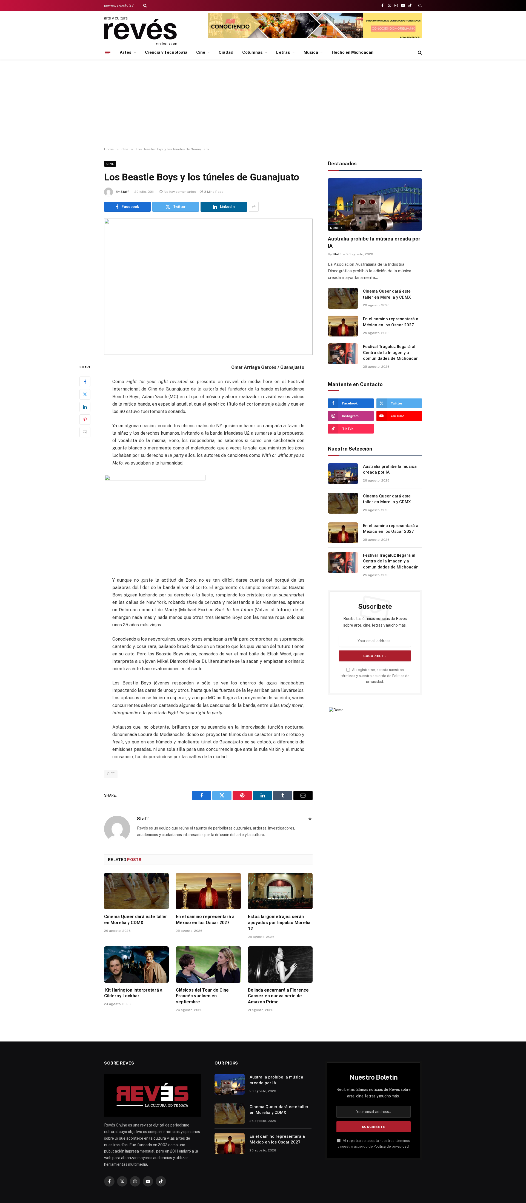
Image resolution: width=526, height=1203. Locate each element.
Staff (125, 192)
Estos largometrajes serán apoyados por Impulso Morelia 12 (279, 922)
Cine (200, 52)
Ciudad (226, 52)
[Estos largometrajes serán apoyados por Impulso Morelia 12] (280, 891)
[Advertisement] (263, 103)
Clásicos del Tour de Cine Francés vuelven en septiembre (202, 996)
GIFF (111, 774)
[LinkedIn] (84, 407)
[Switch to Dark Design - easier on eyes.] (419, 5)
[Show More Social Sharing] (254, 207)
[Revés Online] (140, 31)
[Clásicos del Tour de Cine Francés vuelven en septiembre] (208, 964)
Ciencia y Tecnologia (166, 52)
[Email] (84, 432)
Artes (126, 52)
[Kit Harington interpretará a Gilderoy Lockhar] (136, 964)
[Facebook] (84, 382)
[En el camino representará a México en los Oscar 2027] (208, 891)
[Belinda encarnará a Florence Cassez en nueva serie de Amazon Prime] (280, 964)
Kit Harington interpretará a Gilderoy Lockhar (133, 993)
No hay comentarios (180, 192)
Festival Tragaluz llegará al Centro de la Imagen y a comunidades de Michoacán (391, 352)
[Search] (144, 5)
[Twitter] (84, 394)
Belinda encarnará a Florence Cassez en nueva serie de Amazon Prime (278, 996)
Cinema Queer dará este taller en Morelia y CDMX (135, 919)
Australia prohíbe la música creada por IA (374, 242)
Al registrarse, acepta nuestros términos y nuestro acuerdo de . (375, 676)
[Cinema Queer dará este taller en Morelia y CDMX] (136, 891)
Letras (283, 52)
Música (311, 52)
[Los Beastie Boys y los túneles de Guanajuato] (208, 287)
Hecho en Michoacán (352, 52)
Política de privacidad (391, 1146)
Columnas (252, 52)
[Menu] (107, 52)
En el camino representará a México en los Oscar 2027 (205, 919)
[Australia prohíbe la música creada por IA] (375, 204)
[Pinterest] (84, 419)
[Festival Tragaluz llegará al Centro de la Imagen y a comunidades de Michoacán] (343, 353)
